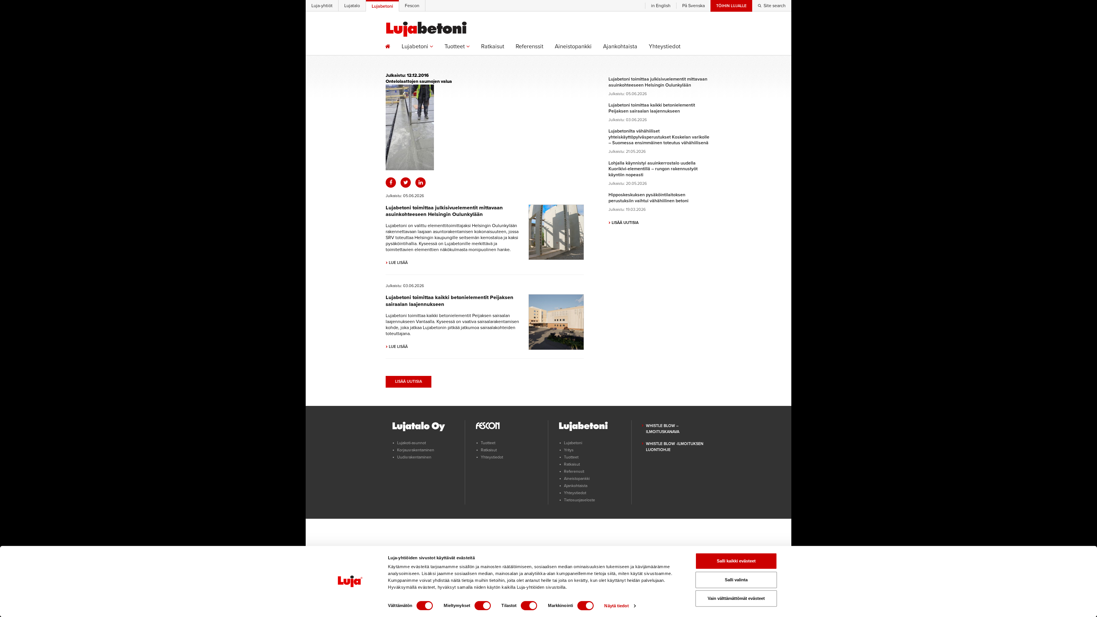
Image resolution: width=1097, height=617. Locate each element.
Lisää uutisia (408, 381)
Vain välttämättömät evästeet (736, 598)
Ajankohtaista (620, 46)
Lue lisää (397, 262)
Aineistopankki (573, 46)
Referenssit (529, 46)
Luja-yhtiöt (322, 6)
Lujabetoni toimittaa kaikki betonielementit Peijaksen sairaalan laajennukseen (651, 108)
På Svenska (693, 6)
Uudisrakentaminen (414, 457)
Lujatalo (352, 6)
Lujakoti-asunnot (411, 442)
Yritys (569, 450)
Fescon (412, 6)
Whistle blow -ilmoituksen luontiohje (674, 446)
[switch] (483, 605)
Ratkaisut (492, 46)
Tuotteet (455, 46)
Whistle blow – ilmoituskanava (662, 428)
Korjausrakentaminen (415, 450)
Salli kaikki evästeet (736, 560)
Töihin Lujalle (731, 5)
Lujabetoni (416, 46)
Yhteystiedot (664, 46)
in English (660, 6)
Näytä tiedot (616, 605)
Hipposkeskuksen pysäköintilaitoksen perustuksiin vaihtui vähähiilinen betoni (648, 198)
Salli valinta (736, 579)
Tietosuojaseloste (579, 500)
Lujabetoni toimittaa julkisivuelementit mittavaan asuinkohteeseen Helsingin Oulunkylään (444, 211)
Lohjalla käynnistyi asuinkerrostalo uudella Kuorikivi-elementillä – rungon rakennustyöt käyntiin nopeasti (653, 169)
